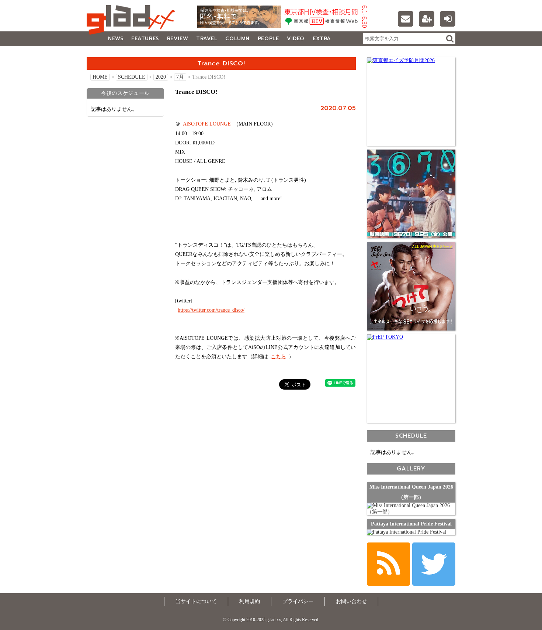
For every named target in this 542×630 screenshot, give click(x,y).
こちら (278, 356)
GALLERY (103, 53)
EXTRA (322, 38)
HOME (100, 77)
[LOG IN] (447, 19)
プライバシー (297, 601)
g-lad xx (133, 20)
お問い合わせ (351, 601)
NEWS (115, 38)
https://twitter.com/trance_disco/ (211, 310)
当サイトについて (196, 601)
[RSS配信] (388, 564)
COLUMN (237, 38)
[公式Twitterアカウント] (433, 564)
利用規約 (249, 601)
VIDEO (296, 38)
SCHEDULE (131, 77)
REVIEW (177, 38)
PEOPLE (268, 38)
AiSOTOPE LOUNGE (207, 124)
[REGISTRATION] (426, 19)
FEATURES (145, 38)
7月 (180, 77)
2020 (161, 77)
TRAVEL (206, 38)
